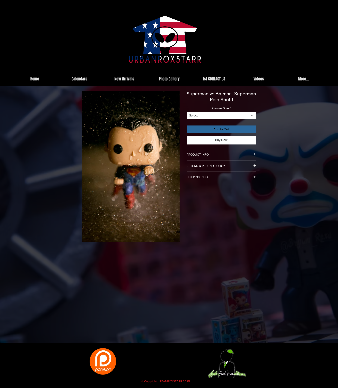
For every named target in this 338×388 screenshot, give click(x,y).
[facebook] (237, 71)
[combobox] (221, 115)
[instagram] (231, 71)
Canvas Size (221, 108)
